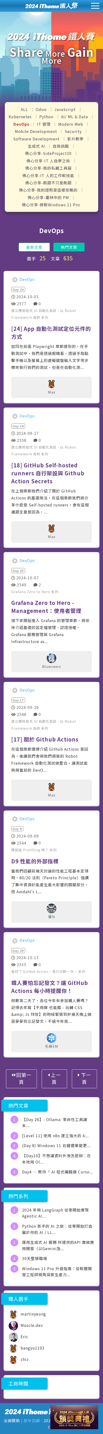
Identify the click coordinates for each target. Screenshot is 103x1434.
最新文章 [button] (34, 247)
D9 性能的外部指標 (35, 861)
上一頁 (55, 1078)
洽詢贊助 (12, 1420)
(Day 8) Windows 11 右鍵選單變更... (56, 1145)
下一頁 (85, 1078)
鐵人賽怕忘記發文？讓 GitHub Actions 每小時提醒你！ (49, 986)
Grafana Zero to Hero (31, 591)
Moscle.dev (31, 1325)
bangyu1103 (32, 1348)
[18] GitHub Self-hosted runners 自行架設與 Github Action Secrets (47, 473)
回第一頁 (23, 1078)
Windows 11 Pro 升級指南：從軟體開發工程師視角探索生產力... (57, 1272)
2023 (48, 1420)
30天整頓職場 (34, 1258)
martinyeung (32, 1314)
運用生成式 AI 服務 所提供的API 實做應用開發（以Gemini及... (58, 1245)
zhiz (24, 1359)
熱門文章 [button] (69, 247)
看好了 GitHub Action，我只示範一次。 (44, 971)
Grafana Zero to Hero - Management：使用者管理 (46, 606)
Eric (23, 1336)
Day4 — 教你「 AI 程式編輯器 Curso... (57, 1172)
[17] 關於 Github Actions (45, 739)
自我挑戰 (61, 146)
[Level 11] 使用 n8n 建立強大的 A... (55, 1135)
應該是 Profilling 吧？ (30, 849)
